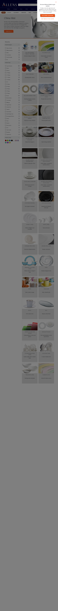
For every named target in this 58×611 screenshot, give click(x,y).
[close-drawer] (56, 2)
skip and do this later (47, 18)
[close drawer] (18, 305)
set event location (47, 15)
